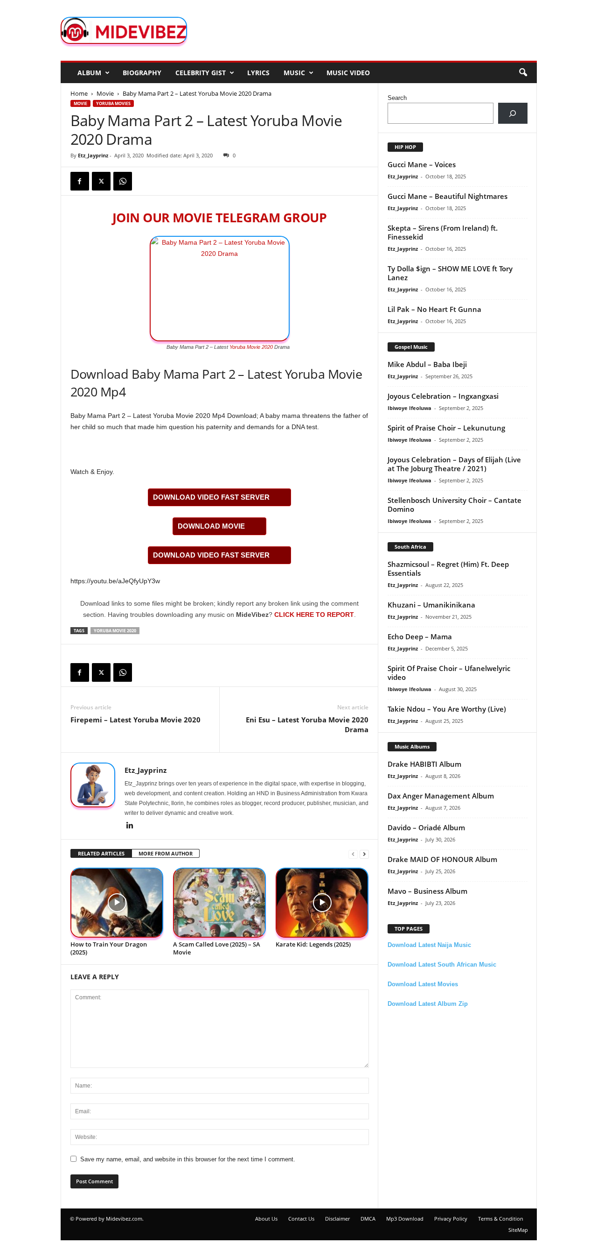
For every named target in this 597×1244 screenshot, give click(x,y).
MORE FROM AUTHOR (166, 853)
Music (294, 72)
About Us (266, 1218)
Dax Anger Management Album (441, 795)
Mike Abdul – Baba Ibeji (427, 364)
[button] (523, 73)
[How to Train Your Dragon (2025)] (117, 903)
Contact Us (301, 1218)
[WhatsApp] (122, 181)
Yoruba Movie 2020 (251, 347)
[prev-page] (353, 854)
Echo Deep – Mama (420, 636)
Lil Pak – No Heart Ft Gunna (434, 309)
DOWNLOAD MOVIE (211, 526)
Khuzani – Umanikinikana (431, 604)
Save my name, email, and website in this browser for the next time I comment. (187, 1159)
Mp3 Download (404, 1218)
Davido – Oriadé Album (426, 827)
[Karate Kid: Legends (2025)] (322, 903)
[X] (101, 181)
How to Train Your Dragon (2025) (108, 948)
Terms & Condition (500, 1218)
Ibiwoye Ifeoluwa (409, 407)
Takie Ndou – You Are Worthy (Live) (447, 709)
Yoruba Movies (113, 103)
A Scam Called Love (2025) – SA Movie (216, 948)
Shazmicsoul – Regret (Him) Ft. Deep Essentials (448, 568)
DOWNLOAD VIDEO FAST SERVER (211, 497)
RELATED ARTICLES (101, 853)
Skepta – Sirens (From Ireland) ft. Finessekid (443, 232)
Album (89, 72)
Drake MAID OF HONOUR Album (442, 859)
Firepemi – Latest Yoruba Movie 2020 (135, 719)
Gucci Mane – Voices (422, 164)
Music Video (348, 72)
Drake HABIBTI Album (424, 764)
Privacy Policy (450, 1218)
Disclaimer (337, 1218)
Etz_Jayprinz (93, 155)
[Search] (513, 113)
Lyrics (258, 72)
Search (397, 97)
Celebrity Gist (200, 72)
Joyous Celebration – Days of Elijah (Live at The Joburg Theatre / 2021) (454, 464)
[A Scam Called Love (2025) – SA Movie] (219, 903)
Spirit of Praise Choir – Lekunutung (446, 427)
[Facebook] (79, 181)
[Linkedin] (130, 826)
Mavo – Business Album (427, 891)
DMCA (368, 1218)
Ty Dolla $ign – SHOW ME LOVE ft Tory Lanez (450, 273)
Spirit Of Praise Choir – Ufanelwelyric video (449, 673)
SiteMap (518, 1229)
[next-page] (364, 854)
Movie (105, 93)
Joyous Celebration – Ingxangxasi (443, 396)
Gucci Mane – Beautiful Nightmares (447, 196)
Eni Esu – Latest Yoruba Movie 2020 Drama (307, 724)
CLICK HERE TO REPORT (314, 614)
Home (79, 93)
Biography (142, 72)
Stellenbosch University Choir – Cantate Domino (454, 504)
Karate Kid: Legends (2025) (313, 944)
